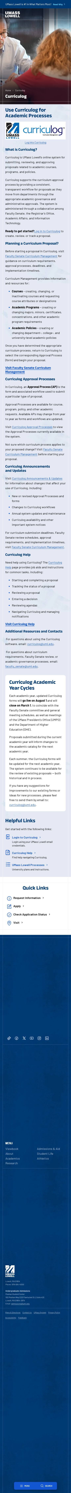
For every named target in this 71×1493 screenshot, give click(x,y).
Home (8, 90)
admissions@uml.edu (20, 1303)
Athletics (43, 1158)
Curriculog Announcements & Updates (37, 478)
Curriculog (20, 90)
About (9, 1153)
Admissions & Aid (48, 1149)
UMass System (40, 1312)
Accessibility (10, 1317)
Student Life (45, 1153)
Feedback (22, 1317)
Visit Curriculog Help (20, 624)
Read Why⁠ (58, 4)
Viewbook (11, 1149)
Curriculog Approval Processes (32, 427)
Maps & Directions (12, 1312)
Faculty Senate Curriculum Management (31, 256)
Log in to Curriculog (47, 231)
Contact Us (27, 1312)
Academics (12, 1158)
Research (11, 1163)
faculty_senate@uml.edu (21, 666)
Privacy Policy (54, 1312)
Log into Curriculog (35, 142)
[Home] (12, 14)
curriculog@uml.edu (40, 644)
